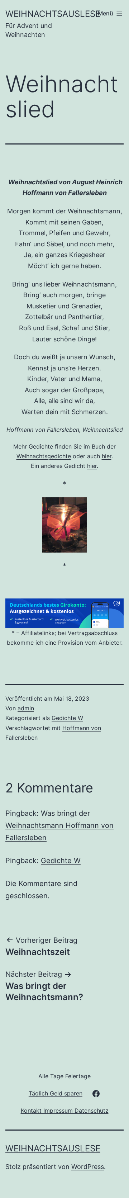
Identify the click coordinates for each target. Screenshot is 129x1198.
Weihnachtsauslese (52, 14)
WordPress (87, 1166)
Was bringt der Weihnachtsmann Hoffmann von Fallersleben (59, 825)
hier (106, 456)
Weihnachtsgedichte (43, 456)
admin (26, 708)
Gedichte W (67, 717)
